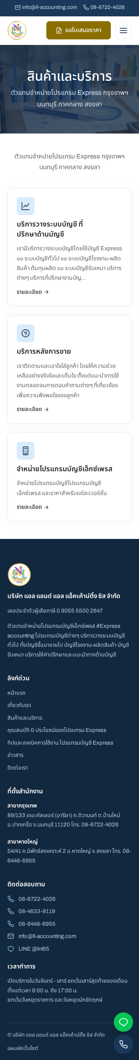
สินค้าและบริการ (24, 718)
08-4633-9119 (37, 911)
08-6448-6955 (37, 924)
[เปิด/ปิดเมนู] (123, 30)
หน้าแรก (16, 693)
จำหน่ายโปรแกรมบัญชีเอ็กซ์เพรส (64, 469)
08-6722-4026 (107, 7)
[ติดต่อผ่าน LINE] (123, 1022)
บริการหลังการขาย (44, 351)
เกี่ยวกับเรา (19, 705)
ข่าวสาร (15, 755)
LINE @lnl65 (34, 949)
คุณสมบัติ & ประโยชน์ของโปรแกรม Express (56, 730)
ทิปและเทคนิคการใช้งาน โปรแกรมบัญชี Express (60, 743)
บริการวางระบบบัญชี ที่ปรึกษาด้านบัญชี (50, 229)
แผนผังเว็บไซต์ (22, 1048)
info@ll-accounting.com (49, 7)
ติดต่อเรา (17, 768)
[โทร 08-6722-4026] (123, 1044)
